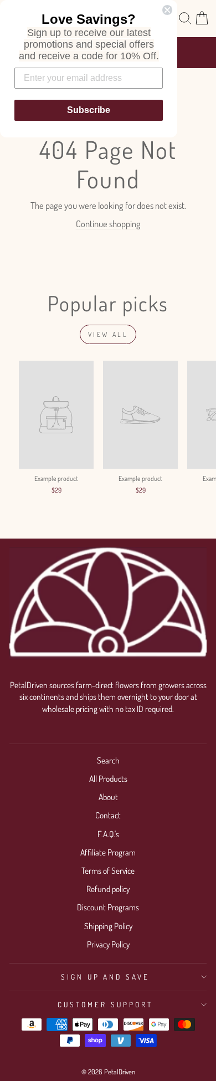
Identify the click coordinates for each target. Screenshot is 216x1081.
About (108, 796)
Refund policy (108, 888)
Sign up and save (105, 976)
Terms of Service (108, 870)
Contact (108, 815)
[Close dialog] (167, 10)
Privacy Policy (108, 944)
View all (108, 334)
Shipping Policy (108, 925)
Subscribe (88, 110)
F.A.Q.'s (108, 833)
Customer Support (105, 1004)
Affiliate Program (108, 852)
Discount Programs (108, 907)
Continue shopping (108, 223)
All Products (108, 778)
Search (108, 760)
